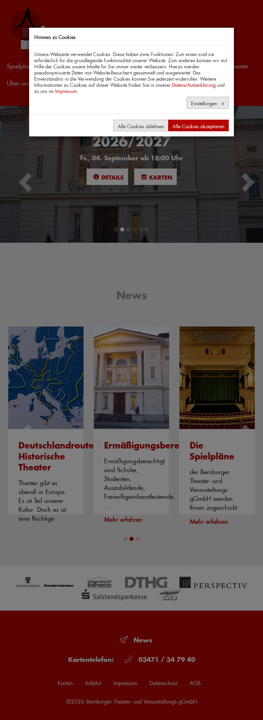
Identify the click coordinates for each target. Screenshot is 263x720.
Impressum (66, 90)
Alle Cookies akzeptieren (198, 125)
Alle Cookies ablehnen (141, 125)
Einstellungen (204, 102)
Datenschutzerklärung (194, 84)
